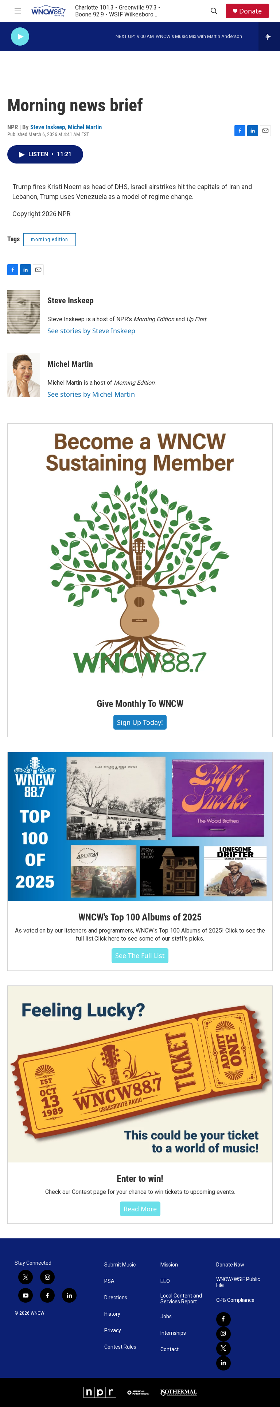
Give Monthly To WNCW (140, 703)
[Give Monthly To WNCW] (140, 556)
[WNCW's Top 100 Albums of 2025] (140, 826)
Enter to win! (140, 1178)
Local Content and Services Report (181, 1298)
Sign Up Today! (140, 722)
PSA (109, 1281)
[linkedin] (223, 1363)
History (112, 1314)
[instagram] (223, 1334)
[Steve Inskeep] (23, 312)
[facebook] (223, 1319)
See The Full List (140, 955)
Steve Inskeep (47, 127)
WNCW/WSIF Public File (238, 1282)
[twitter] (223, 1348)
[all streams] (269, 36)
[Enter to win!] (140, 1074)
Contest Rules (120, 1347)
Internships (173, 1333)
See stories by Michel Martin (91, 394)
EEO (165, 1281)
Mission (169, 1265)
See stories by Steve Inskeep (91, 330)
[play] (20, 36)
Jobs (166, 1316)
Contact (169, 1349)
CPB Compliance (235, 1300)
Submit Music (120, 1265)
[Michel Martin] (23, 375)
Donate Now (230, 1265)
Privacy (112, 1330)
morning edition (49, 239)
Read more (140, 1208)
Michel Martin (85, 127)
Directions (115, 1297)
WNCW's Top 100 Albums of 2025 (139, 917)
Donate (250, 11)
